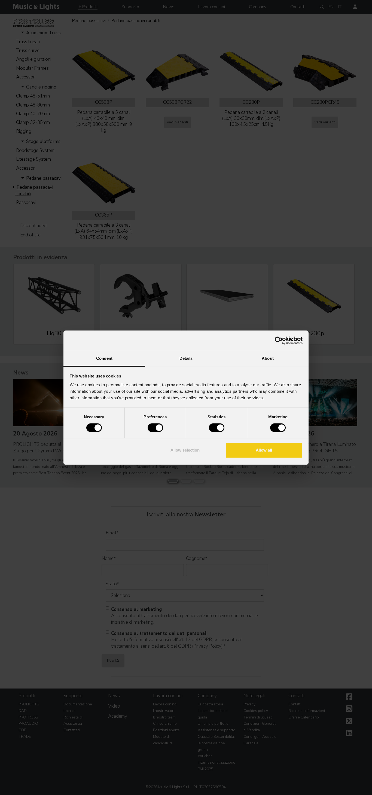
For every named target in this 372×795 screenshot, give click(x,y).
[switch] (155, 427)
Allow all (264, 450)
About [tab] (268, 358)
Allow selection (185, 450)
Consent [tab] (104, 358)
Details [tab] (186, 358)
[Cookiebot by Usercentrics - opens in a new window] (279, 340)
